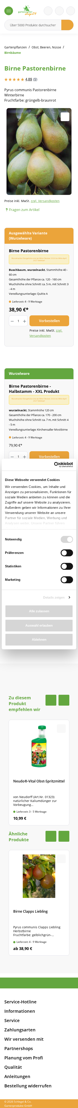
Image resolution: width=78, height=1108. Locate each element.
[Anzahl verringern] (12, 320)
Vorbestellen (49, 320)
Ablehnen (39, 639)
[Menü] (8, 11)
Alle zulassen (39, 611)
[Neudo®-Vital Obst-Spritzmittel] (39, 772)
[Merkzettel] (48, 11)
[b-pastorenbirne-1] (39, 151)
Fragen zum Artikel (24, 209)
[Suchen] (67, 25)
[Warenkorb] (59, 11)
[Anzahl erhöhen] (24, 320)
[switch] (67, 552)
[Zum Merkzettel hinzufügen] (65, 116)
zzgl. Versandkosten (45, 201)
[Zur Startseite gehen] (27, 10)
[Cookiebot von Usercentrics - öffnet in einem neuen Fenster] (55, 465)
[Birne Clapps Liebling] (39, 902)
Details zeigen (54, 597)
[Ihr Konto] (70, 11)
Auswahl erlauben (39, 625)
